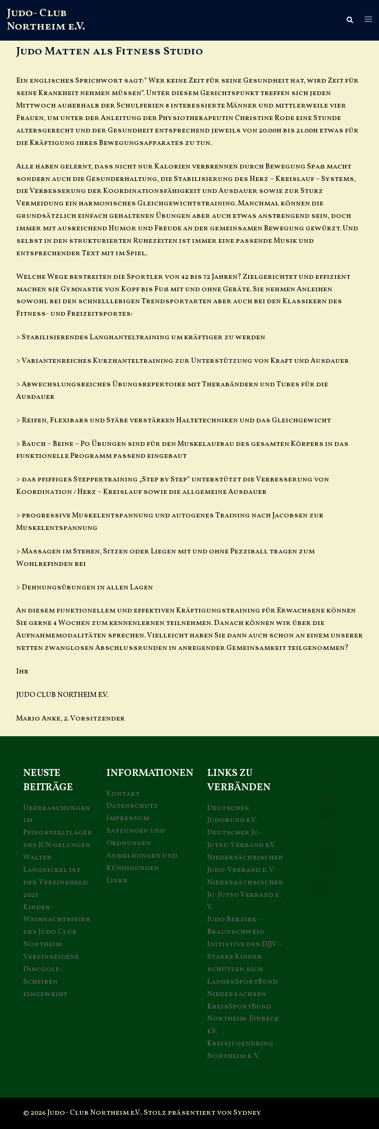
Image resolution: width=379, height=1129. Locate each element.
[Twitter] (326, 840)
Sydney (247, 1113)
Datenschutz (132, 806)
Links (117, 881)
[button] (349, 20)
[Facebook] (326, 784)
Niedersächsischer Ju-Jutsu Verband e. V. (245, 895)
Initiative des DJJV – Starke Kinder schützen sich (244, 956)
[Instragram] (326, 867)
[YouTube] (326, 812)
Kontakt (123, 794)
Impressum (127, 818)
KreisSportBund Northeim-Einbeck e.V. (243, 1019)
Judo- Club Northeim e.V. (46, 20)
